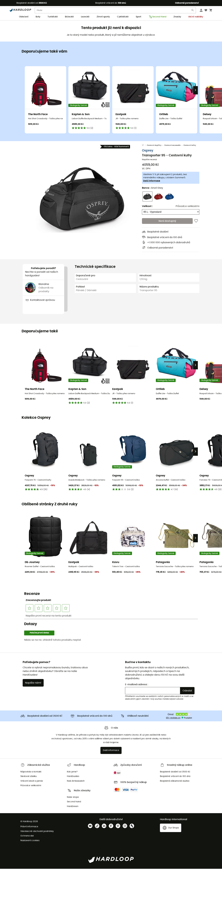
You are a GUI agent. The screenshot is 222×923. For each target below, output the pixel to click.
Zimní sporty (103, 17)
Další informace (151, 181)
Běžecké (69, 17)
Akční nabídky (195, 17)
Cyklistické (123, 17)
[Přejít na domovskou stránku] (144, 145)
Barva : (152, 188)
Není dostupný (167, 221)
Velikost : (147, 206)
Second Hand (159, 17)
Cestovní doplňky (154, 145)
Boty (38, 17)
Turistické (53, 17)
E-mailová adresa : (136, 684)
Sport (138, 17)
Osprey (147, 150)
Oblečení (23, 17)
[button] (82, 199)
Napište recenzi (149, 160)
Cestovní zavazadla (172, 145)
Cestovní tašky (189, 145)
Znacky (177, 17)
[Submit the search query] (192, 11)
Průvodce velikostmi (187, 206)
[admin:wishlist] (196, 221)
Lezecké (85, 17)
